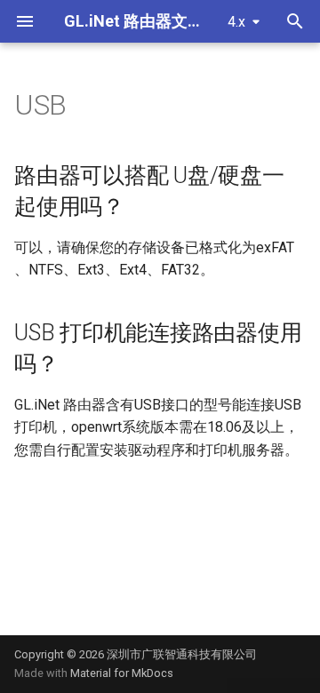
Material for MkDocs (121, 673)
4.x (236, 21)
